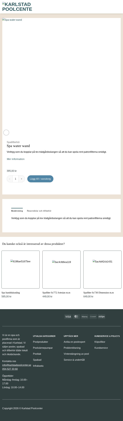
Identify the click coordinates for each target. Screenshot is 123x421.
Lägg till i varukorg (40, 179)
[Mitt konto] (113, 6)
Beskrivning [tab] (17, 211)
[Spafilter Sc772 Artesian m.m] (61, 275)
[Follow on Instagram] (71, 409)
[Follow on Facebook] (66, 409)
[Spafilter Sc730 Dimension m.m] (102, 275)
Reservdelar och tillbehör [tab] (39, 211)
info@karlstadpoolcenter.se (16, 365)
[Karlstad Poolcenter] (17, 7)
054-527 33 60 (10, 369)
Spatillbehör (13, 142)
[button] (103, 7)
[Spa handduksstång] (21, 275)
